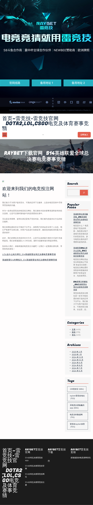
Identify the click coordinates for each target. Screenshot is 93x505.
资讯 (73, 335)
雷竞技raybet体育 (77, 425)
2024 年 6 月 (77, 371)
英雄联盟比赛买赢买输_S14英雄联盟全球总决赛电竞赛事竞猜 (80, 218)
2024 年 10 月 (77, 360)
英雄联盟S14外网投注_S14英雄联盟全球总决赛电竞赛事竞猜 (29, 260)
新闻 (73, 332)
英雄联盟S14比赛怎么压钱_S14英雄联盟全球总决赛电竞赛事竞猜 (80, 252)
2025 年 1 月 (77, 354)
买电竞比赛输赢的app (77, 406)
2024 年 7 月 (77, 368)
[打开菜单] (4, 134)
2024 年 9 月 (77, 363)
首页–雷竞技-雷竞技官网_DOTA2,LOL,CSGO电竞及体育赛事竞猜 (45, 123)
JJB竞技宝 (77, 389)
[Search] (84, 192)
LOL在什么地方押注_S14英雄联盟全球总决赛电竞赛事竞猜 (29, 254)
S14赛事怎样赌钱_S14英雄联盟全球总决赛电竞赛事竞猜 (80, 285)
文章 (73, 329)
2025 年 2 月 (77, 352)
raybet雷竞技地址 (77, 397)
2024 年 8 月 (77, 365)
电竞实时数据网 (76, 416)
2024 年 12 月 (77, 357)
